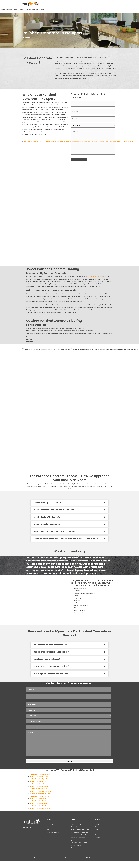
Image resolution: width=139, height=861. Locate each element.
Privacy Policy (98, 837)
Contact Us (98, 834)
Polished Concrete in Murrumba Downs (41, 808)
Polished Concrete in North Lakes (40, 793)
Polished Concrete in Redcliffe (39, 776)
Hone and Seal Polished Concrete (80, 832)
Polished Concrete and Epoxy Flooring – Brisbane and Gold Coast (76, 857)
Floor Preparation (75, 848)
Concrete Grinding (76, 845)
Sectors (97, 829)
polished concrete (96, 276)
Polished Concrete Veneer (78, 837)
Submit (79, 160)
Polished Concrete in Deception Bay (40, 791)
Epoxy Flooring (75, 840)
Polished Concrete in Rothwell (39, 786)
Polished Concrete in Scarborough (40, 774)
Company (97, 826)
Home (3, 9)
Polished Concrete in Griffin (38, 798)
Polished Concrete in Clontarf (38, 789)
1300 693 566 (51, 829)
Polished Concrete (18, 9)
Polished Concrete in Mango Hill (39, 796)
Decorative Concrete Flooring (79, 842)
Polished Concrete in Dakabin (38, 806)
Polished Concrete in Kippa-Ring (39, 779)
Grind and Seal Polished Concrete (80, 829)
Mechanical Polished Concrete (79, 826)
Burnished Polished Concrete (78, 834)
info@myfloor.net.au (53, 832)
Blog (96, 832)
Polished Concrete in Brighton (38, 803)
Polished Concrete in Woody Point (40, 784)
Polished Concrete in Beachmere (39, 801)
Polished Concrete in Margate (38, 781)
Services (9, 9)
